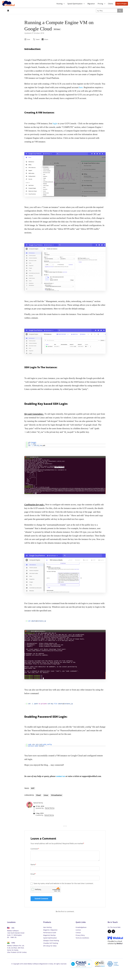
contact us (60, 776)
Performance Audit (49, 933)
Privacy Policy (80, 935)
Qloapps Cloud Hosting (51, 940)
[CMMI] (81, 964)
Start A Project (122, 4)
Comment (35, 849)
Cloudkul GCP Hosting (50, 943)
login (55, 123)
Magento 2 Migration (50, 930)
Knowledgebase (81, 927)
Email (33, 874)
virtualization (56, 795)
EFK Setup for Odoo (49, 946)
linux (46, 795)
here (81, 87)
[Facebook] (109, 931)
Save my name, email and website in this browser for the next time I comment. (63, 883)
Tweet (38, 39)
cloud (38, 795)
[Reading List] (8, 10)
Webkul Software (33, 964)
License (78, 930)
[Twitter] (113, 931)
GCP (32, 788)
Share (45, 40)
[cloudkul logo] (8, 4)
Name (33, 864)
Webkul (119, 943)
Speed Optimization (50, 938)
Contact (78, 933)
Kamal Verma (49, 808)
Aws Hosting (47, 927)
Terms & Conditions (82, 938)
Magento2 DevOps (49, 935)
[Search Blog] (120, 11)
